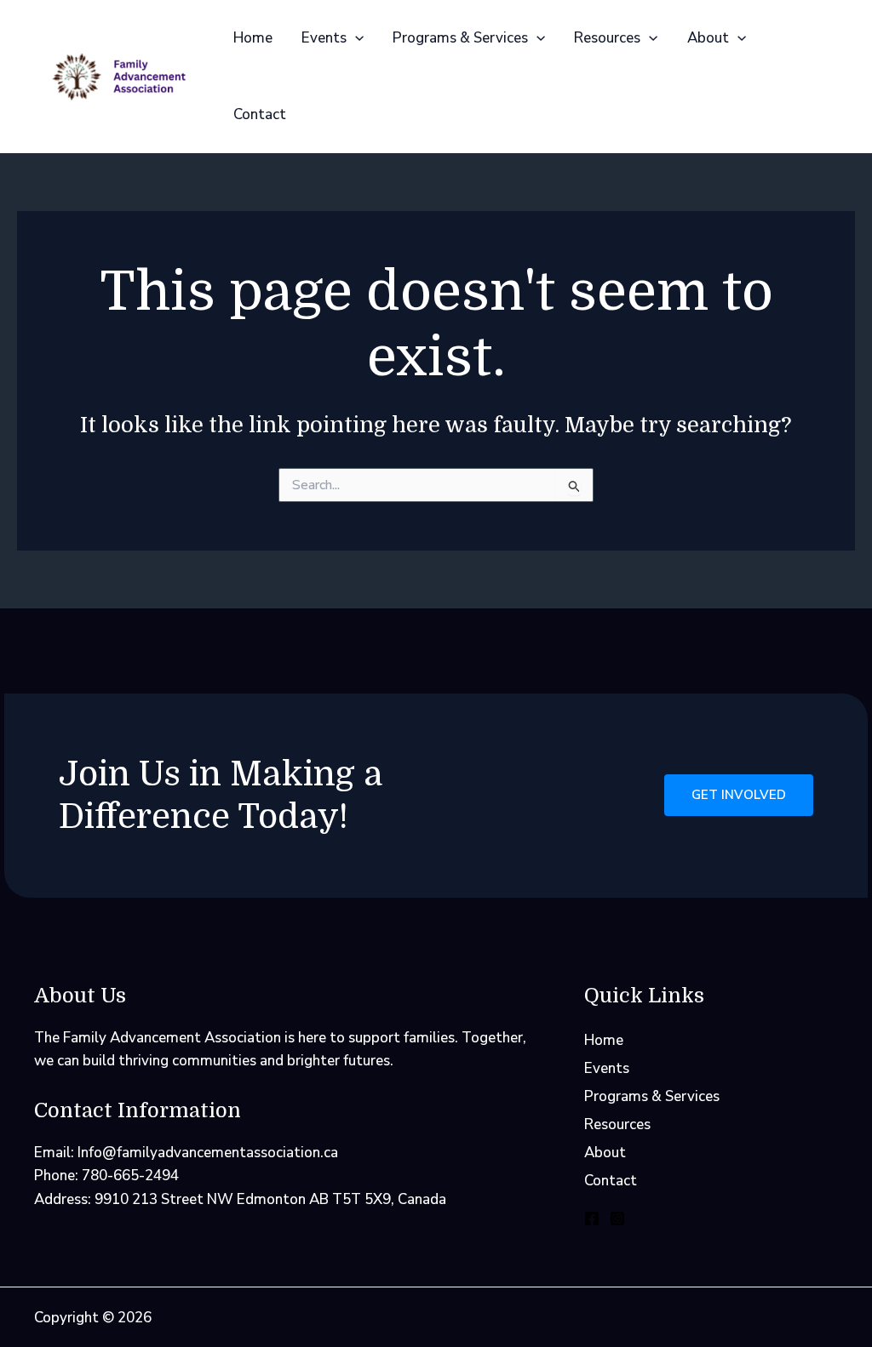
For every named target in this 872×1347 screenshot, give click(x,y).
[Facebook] (592, 1218)
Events (324, 38)
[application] (355, 38)
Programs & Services (460, 38)
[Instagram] (617, 1218)
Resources (607, 38)
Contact (259, 114)
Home (252, 38)
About (708, 38)
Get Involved (738, 794)
